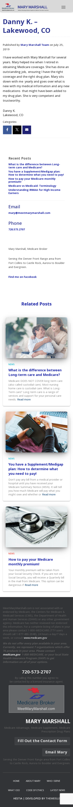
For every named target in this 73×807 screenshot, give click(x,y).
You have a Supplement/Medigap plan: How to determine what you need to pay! (36, 173)
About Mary (33, 781)
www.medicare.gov (35, 638)
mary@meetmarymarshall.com (29, 213)
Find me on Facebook (22, 277)
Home (16, 781)
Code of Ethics (35, 790)
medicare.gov (11, 654)
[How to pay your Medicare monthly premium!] (36, 526)
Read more (24, 399)
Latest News (57, 790)
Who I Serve (53, 781)
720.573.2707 (16, 229)
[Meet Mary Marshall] (25, 7)
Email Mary (56, 752)
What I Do (14, 790)
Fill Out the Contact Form (42, 740)
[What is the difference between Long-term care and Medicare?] (36, 337)
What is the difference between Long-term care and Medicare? (34, 165)
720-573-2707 (36, 672)
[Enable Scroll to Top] (65, 799)
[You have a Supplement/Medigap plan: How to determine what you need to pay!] (36, 431)
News (11, 364)
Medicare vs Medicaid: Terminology (32, 186)
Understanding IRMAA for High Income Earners (34, 191)
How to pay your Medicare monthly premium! (32, 180)
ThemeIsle (53, 798)
